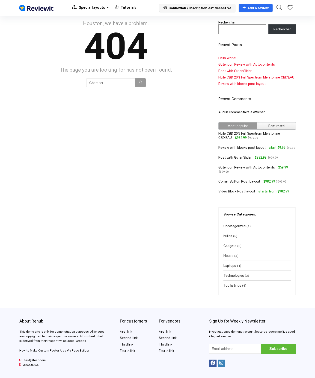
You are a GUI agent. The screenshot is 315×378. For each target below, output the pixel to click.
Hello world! (227, 58)
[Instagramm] (221, 363)
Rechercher (227, 22)
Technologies (233, 275)
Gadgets (229, 246)
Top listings (232, 285)
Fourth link (127, 351)
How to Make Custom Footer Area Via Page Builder (54, 350)
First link (126, 331)
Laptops (229, 266)
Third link (126, 344)
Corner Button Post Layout (239, 181)
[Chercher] (140, 82)
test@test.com (35, 360)
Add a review (258, 8)
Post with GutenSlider (235, 71)
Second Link (129, 338)
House (228, 256)
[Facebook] (213, 363)
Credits (81, 341)
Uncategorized (234, 226)
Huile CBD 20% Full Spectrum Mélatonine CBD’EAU (256, 77)
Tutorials (128, 7)
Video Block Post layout (236, 191)
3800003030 (31, 364)
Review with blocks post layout (242, 84)
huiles (227, 236)
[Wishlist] (290, 8)
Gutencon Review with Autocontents (246, 64)
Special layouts (91, 7)
